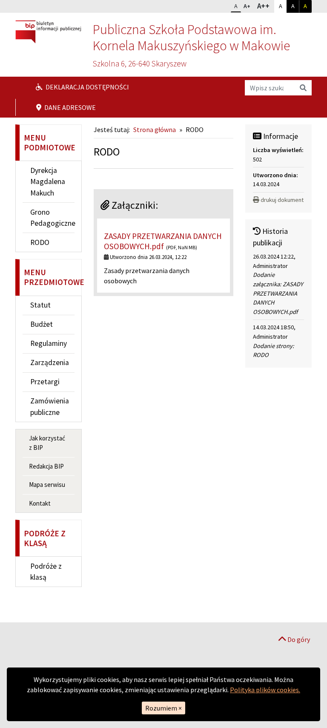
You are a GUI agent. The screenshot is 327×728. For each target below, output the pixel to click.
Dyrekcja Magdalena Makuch (47, 182)
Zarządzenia (49, 362)
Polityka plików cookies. (265, 689)
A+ (249, 6)
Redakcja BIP (46, 466)
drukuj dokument (282, 200)
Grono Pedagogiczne (52, 217)
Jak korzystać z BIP (47, 443)
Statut (40, 305)
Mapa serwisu (47, 485)
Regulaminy (48, 343)
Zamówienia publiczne (49, 406)
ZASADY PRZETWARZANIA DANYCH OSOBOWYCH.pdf (163, 241)
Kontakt (40, 503)
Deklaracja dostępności (86, 87)
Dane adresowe (69, 107)
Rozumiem (163, 708)
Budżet (41, 324)
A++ (265, 6)
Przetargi (45, 381)
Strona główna (154, 129)
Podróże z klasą (46, 571)
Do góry (298, 639)
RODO (39, 242)
